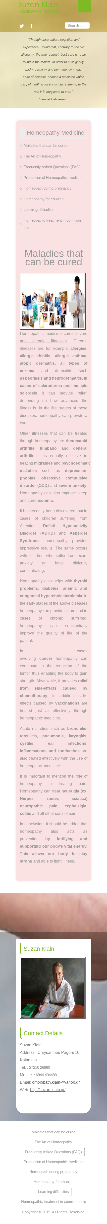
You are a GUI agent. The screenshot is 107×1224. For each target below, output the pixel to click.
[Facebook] (32, 26)
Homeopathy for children (43, 199)
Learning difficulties (39, 209)
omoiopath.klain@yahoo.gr (56, 1082)
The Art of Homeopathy (42, 156)
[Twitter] (22, 26)
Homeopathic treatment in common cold (52, 224)
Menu (84, 6)
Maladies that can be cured (45, 145)
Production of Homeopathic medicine (53, 177)
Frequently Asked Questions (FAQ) (52, 167)
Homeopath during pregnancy (48, 188)
